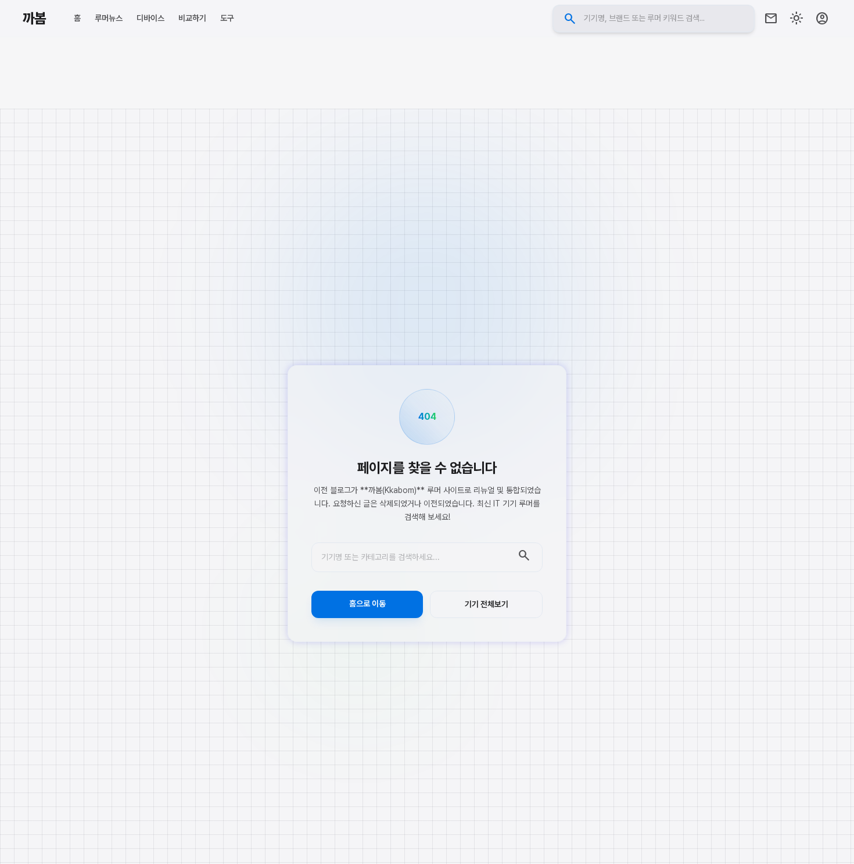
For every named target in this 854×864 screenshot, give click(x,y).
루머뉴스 (109, 18)
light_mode (796, 18)
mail (771, 18)
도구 (227, 18)
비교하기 (192, 18)
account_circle (822, 18)
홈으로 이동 (367, 603)
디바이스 (150, 18)
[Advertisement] (427, 73)
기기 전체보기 (486, 604)
